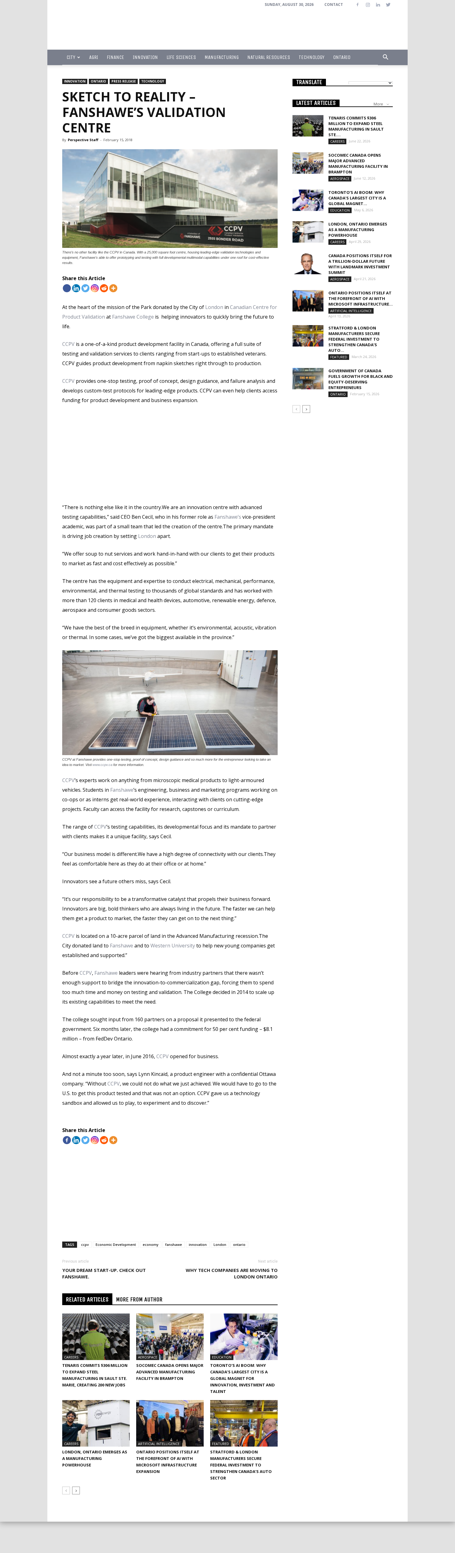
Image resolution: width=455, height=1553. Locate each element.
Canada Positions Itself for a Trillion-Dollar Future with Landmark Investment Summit (360, 264)
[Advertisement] (170, 456)
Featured (220, 1443)
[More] (113, 288)
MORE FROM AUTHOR (139, 1299)
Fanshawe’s (227, 516)
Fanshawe (121, 789)
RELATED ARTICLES (87, 1299)
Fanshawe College (133, 316)
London (214, 307)
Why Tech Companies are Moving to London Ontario (232, 1273)
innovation (198, 1244)
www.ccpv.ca (102, 765)
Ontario (341, 57)
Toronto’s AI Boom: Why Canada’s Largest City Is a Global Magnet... (357, 198)
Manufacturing (222, 57)
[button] (385, 57)
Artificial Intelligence (159, 1443)
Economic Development (116, 1244)
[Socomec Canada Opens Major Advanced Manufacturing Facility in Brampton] (170, 1337)
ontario (239, 1244)
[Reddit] (104, 288)
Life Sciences (181, 57)
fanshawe (173, 1244)
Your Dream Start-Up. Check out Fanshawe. (104, 1273)
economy (150, 1244)
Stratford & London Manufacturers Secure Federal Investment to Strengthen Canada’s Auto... (354, 339)
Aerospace (147, 1357)
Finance (115, 57)
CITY (71, 57)
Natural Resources (268, 57)
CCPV (68, 344)
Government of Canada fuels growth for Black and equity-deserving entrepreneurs (360, 379)
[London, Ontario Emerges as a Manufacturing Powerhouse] (96, 1423)
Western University (172, 945)
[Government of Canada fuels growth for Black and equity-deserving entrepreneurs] (307, 378)
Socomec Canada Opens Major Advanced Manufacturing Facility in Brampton (169, 1372)
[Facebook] (357, 4)
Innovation (145, 57)
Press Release (123, 81)
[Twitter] (388, 4)
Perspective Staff (83, 139)
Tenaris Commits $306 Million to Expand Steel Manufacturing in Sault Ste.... (356, 126)
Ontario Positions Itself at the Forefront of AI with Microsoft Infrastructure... (360, 298)
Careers (71, 1357)
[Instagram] (367, 4)
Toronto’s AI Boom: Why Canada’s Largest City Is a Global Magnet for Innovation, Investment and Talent (242, 1378)
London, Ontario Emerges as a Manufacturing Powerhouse (94, 1458)
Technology (311, 57)
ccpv (85, 1244)
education (222, 1357)
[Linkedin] (378, 4)
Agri (93, 57)
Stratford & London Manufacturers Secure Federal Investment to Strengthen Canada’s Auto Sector (241, 1465)
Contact (333, 4)
